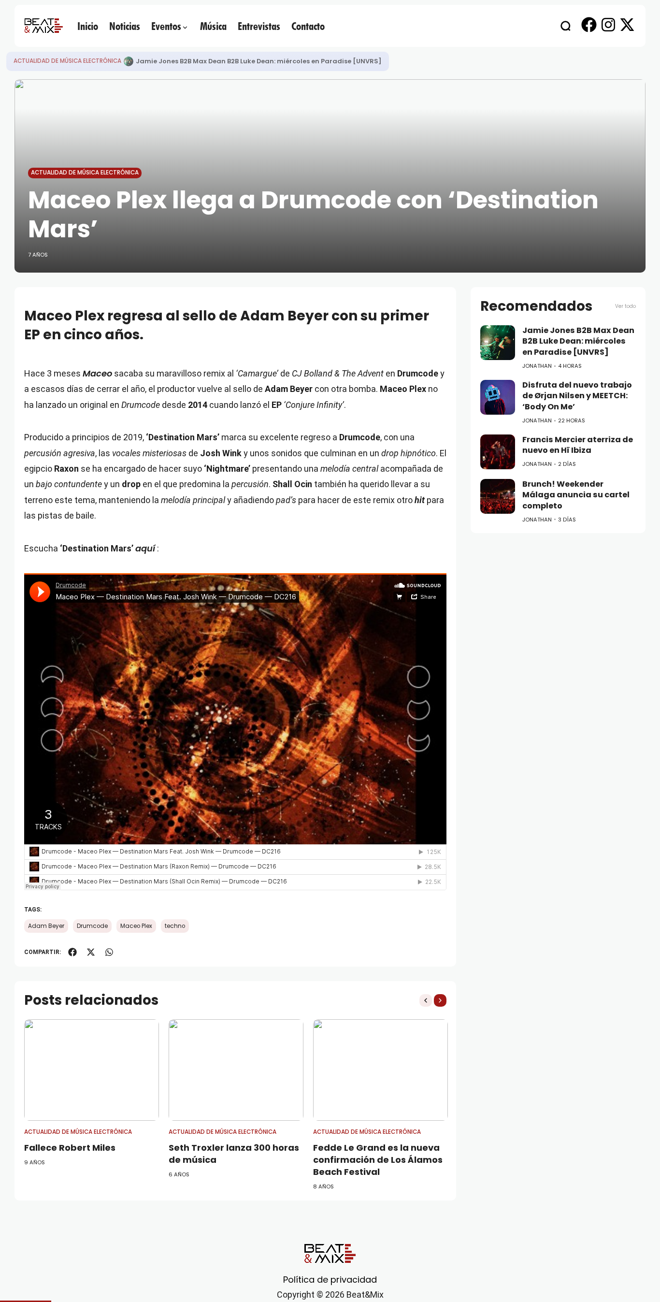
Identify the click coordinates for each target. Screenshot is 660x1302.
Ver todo (625, 306)
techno (175, 926)
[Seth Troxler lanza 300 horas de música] (236, 1069)
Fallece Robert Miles (69, 1148)
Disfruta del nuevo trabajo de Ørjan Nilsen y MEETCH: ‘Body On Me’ (246, 61)
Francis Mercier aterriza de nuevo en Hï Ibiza (577, 445)
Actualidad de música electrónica (67, 61)
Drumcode (92, 926)
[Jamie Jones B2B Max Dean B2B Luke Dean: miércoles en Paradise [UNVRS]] (497, 342)
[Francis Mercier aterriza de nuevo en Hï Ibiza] (497, 451)
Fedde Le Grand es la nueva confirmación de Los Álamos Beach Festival (378, 1160)
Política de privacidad (330, 1279)
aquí (145, 548)
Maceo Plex (136, 926)
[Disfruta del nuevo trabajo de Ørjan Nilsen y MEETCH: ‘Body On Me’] (128, 61)
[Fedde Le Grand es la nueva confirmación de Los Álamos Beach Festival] (380, 1069)
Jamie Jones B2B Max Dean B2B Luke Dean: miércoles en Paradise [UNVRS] (578, 341)
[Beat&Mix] (43, 25)
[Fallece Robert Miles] (91, 1069)
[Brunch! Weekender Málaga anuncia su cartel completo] (497, 496)
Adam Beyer (46, 926)
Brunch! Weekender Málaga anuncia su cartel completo (576, 494)
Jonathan (537, 366)
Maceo (97, 373)
